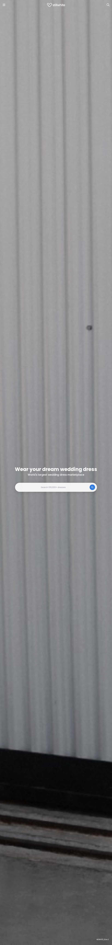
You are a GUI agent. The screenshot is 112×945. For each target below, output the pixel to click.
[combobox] (56, 487)
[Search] (108, 5)
